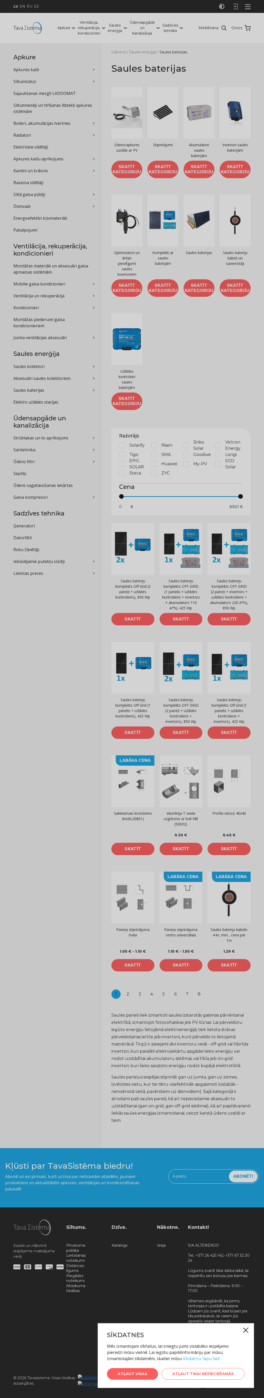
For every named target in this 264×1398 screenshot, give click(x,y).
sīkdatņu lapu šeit (201, 1358)
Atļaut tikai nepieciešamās (203, 1373)
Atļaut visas (132, 1373)
